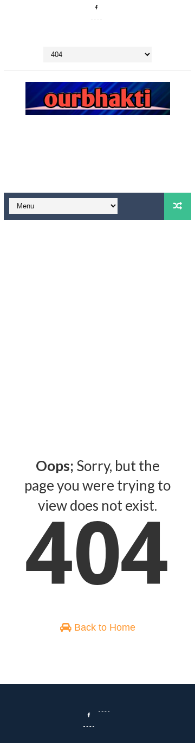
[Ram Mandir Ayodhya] (104, 700)
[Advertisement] (97, 158)
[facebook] (96, 8)
